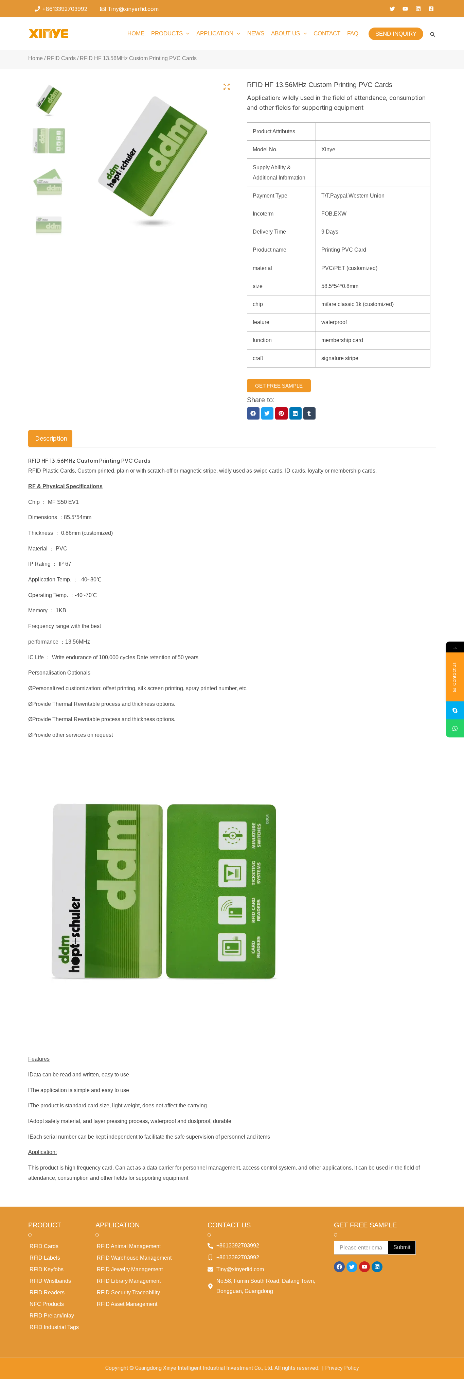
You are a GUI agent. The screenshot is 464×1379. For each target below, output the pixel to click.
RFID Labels (45, 1258)
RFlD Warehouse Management (134, 1258)
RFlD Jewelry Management (130, 1269)
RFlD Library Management (129, 1281)
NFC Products (47, 1304)
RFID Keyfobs (47, 1269)
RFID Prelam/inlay (52, 1315)
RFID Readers (47, 1292)
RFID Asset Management (127, 1304)
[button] (253, 413)
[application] (186, 34)
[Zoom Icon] (227, 87)
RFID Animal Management (129, 1246)
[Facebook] (431, 9)
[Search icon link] (433, 35)
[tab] (50, 438)
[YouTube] (405, 9)
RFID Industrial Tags (54, 1327)
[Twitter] (392, 9)
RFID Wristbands (50, 1281)
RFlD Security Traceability (128, 1292)
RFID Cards (61, 58)
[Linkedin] (418, 9)
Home (35, 58)
